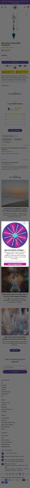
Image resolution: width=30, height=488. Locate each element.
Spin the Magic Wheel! (15, 264)
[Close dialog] (24, 223)
